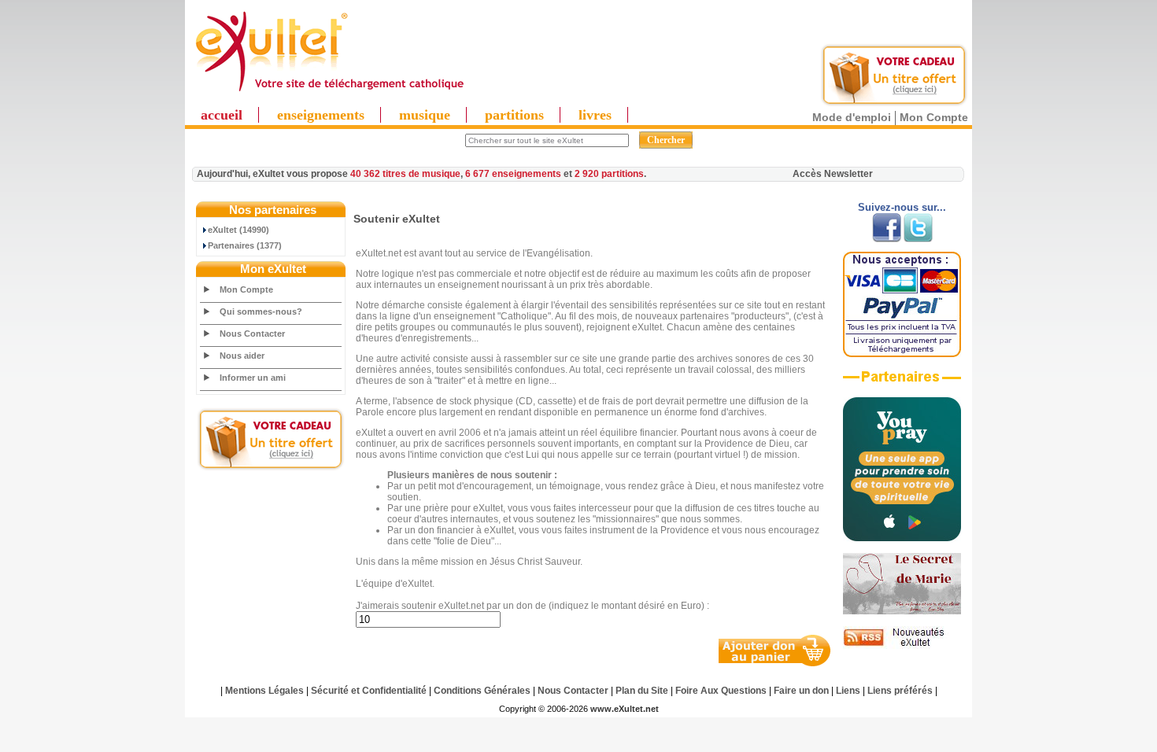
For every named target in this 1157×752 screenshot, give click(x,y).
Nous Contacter (252, 333)
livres (595, 115)
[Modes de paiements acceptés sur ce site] (902, 353)
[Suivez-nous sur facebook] (886, 239)
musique (424, 115)
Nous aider (242, 355)
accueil (221, 115)
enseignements (320, 115)
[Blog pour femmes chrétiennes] (902, 611)
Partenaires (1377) (245, 245)
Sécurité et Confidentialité (369, 690)
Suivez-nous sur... (902, 207)
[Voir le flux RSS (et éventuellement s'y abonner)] (902, 645)
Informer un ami (253, 377)
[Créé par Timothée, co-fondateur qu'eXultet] (902, 538)
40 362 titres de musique (405, 173)
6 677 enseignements (513, 173)
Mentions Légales (264, 690)
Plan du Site (641, 690)
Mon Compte (934, 117)
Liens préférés (900, 690)
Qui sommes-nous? (261, 311)
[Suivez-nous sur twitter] (918, 239)
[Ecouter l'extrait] (902, 382)
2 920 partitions (609, 173)
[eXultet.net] (329, 92)
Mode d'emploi (851, 117)
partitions (514, 115)
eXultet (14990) (238, 229)
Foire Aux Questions (721, 690)
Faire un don (801, 690)
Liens (848, 690)
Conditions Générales (482, 690)
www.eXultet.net (624, 708)
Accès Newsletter (833, 173)
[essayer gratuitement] (894, 103)
